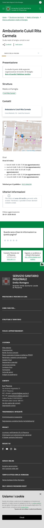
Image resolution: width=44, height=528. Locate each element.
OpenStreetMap (31, 150)
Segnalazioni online (8, 405)
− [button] (5, 126)
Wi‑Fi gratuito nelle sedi (10, 468)
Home (4, 17)
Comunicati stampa (8, 365)
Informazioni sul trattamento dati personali (16, 435)
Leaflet (23, 150)
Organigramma (7, 350)
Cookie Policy (24, 507)
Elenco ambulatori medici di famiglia (15, 20)
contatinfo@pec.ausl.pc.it (20, 393)
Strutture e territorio (16, 17)
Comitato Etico (7, 367)
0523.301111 (11, 259)
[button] (40, 9)
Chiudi (22, 517)
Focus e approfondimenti (12, 331)
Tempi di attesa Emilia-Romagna (13, 480)
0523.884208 (27, 184)
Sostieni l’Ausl (7, 360)
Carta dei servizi (7, 372)
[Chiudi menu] (36, 4)
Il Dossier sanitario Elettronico (12, 437)
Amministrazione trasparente (12, 417)
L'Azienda (6, 342)
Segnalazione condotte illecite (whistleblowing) (18, 421)
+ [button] (5, 123)
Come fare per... (8, 308)
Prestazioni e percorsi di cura (14, 297)
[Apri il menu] (3, 8)
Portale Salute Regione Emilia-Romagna (12, 2)
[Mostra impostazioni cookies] (42, 264)
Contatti (5, 381)
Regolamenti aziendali (9, 362)
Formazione (6, 369)
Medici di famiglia (33, 17)
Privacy (5, 427)
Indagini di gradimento (9, 374)
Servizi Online (8, 461)
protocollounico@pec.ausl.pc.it (18, 395)
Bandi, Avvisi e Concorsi (10, 352)
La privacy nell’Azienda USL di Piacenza (15, 432)
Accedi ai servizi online (9, 466)
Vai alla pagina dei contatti (11, 403)
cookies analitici (36, 503)
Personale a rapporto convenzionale (14, 357)
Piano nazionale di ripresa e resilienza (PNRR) (17, 355)
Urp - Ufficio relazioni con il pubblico (33, 258)
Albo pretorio (6, 347)
